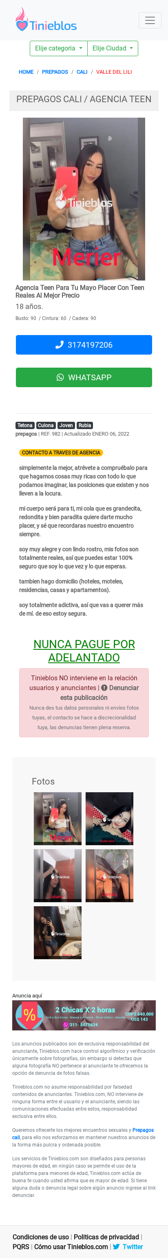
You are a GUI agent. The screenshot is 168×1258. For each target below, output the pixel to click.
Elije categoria (56, 48)
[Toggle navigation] (150, 20)
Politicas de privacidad (106, 1237)
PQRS (21, 1247)
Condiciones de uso (41, 1237)
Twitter (131, 1247)
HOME (26, 72)
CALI (82, 72)
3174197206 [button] (88, 345)
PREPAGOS (55, 72)
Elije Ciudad (110, 48)
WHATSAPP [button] (88, 377)
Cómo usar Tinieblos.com (71, 1247)
